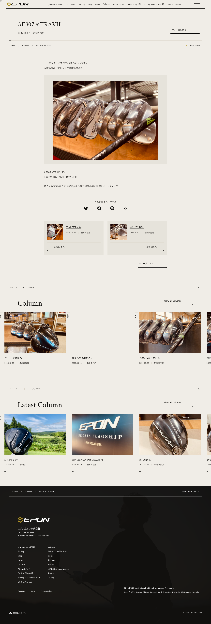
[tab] (71, 4)
